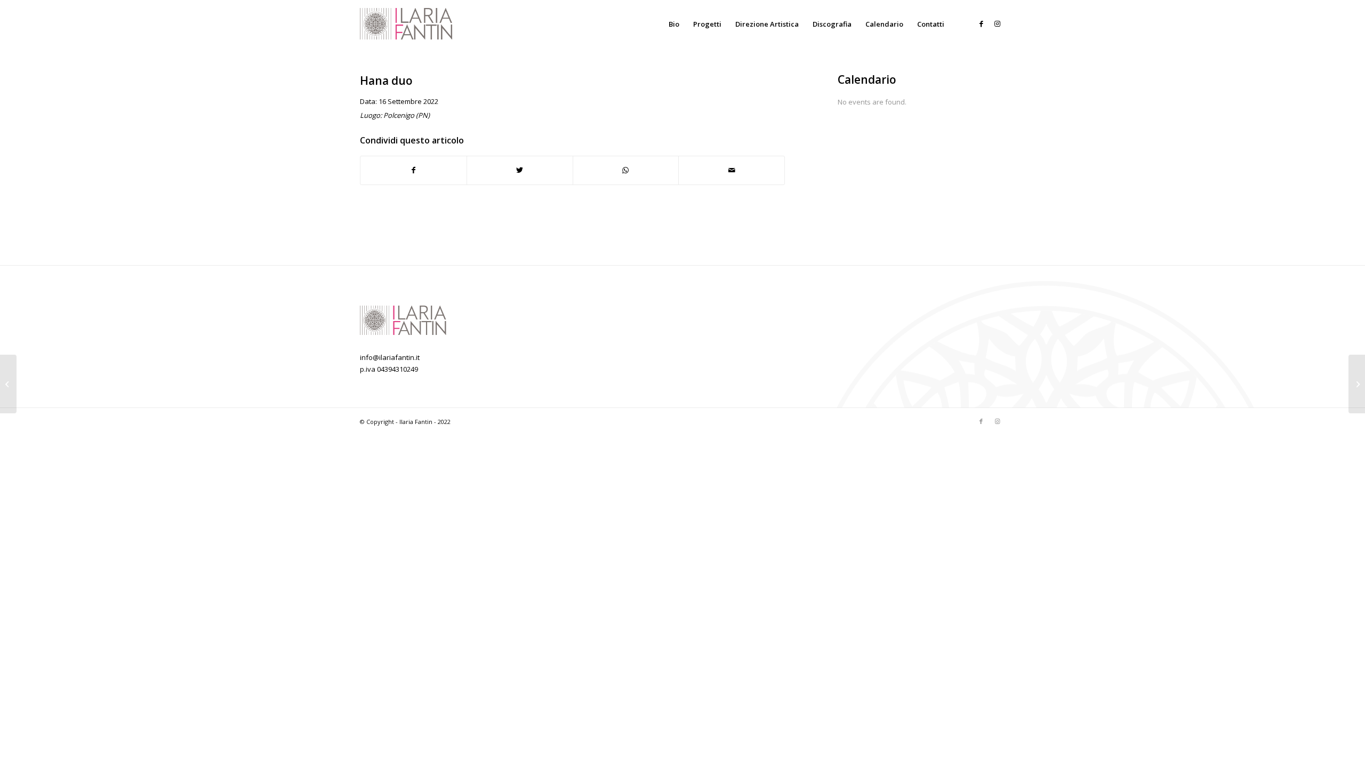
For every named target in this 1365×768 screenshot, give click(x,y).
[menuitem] (674, 24)
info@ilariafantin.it (390, 357)
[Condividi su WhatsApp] (626, 170)
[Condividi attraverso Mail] (731, 170)
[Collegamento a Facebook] (981, 23)
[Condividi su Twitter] (520, 170)
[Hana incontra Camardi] (8, 384)
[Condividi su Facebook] (413, 170)
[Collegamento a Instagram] (997, 23)
